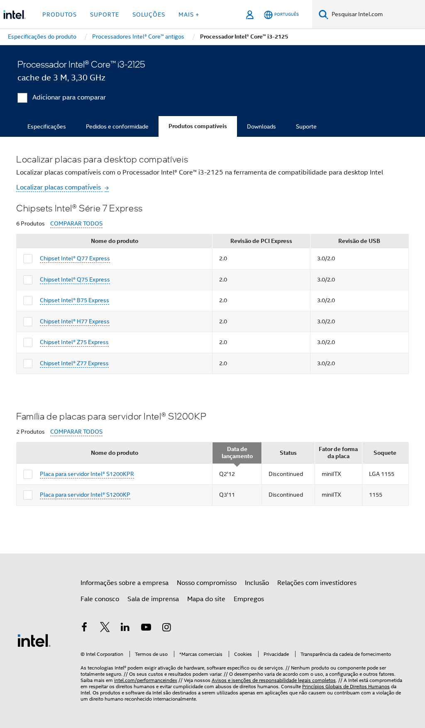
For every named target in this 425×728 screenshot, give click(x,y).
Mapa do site (206, 599)
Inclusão (257, 583)
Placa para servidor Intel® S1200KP (85, 494)
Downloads (261, 126)
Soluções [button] (148, 14)
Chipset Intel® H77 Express (75, 321)
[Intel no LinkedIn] (125, 628)
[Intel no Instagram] (166, 628)
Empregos (249, 599)
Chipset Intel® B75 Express (74, 300)
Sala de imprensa (153, 599)
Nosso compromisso (207, 583)
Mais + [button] (188, 14)
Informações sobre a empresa (125, 583)
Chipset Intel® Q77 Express (75, 258)
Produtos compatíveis (198, 126)
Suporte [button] (104, 14)
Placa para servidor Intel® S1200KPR (87, 474)
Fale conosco (100, 599)
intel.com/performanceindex (145, 680)
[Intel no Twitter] (105, 628)
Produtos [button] (59, 14)
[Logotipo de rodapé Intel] (34, 640)
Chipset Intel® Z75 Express (74, 342)
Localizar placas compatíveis (59, 187)
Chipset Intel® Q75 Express (75, 279)
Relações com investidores (317, 583)
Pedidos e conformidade (117, 126)
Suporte (306, 126)
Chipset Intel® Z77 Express (74, 363)
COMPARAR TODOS (76, 223)
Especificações (46, 126)
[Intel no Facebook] (84, 628)
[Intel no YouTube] (146, 628)
